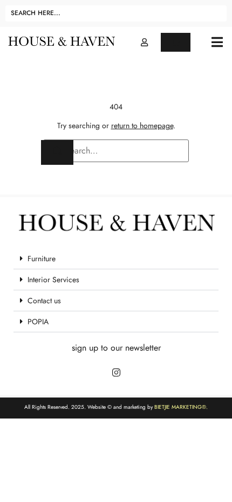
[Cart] (175, 42)
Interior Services (53, 279)
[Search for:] (116, 151)
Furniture (42, 258)
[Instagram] (116, 372)
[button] (217, 42)
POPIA (38, 321)
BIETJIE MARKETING (178, 407)
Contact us (44, 300)
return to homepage (142, 125)
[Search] (57, 152)
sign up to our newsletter (116, 347)
